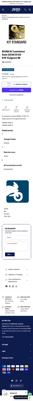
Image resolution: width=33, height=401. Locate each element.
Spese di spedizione (16, 76)
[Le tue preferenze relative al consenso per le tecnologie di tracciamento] (30, 398)
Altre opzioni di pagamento (16, 94)
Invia (9, 254)
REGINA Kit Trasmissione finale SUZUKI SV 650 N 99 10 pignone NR (16, 18)
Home (5, 15)
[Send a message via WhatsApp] (30, 394)
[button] (3, 9)
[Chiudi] (26, 392)
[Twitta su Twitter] (10, 286)
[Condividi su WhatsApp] (13, 286)
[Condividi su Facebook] (6, 286)
